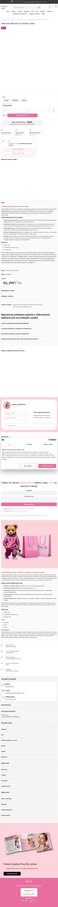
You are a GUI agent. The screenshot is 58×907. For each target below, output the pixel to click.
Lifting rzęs (25, 304)
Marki (7, 11)
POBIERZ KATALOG (12, 874)
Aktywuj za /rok (18, 153)
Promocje (19, 11)
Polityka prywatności (6, 809)
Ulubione (3, 775)
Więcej (43, 13)
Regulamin (4, 804)
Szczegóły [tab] (29, 444)
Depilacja (49, 11)
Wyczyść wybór (7, 105)
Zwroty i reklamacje (6, 798)
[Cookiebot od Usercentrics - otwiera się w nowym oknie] (49, 440)
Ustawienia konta (5, 786)
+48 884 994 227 (9, 687)
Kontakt (3, 751)
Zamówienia (4, 780)
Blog (2, 734)
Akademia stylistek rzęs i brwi (9, 740)
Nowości (13, 11)
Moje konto (4, 769)
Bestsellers (27, 11)
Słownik (3, 746)
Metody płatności (5, 815)
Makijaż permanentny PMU (20, 13)
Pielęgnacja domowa (34, 13)
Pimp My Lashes (5, 19)
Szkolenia (3, 729)
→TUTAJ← (44, 2)
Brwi (32, 11)
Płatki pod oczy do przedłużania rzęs (22, 307)
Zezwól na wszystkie (47, 466)
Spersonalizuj (27, 466)
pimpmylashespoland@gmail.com (14, 693)
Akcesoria (42, 11)
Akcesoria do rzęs (21, 19)
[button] (4, 115)
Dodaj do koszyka (21, 115)
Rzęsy (36, 11)
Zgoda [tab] (10, 444)
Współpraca (4, 757)
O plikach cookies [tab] (48, 444)
